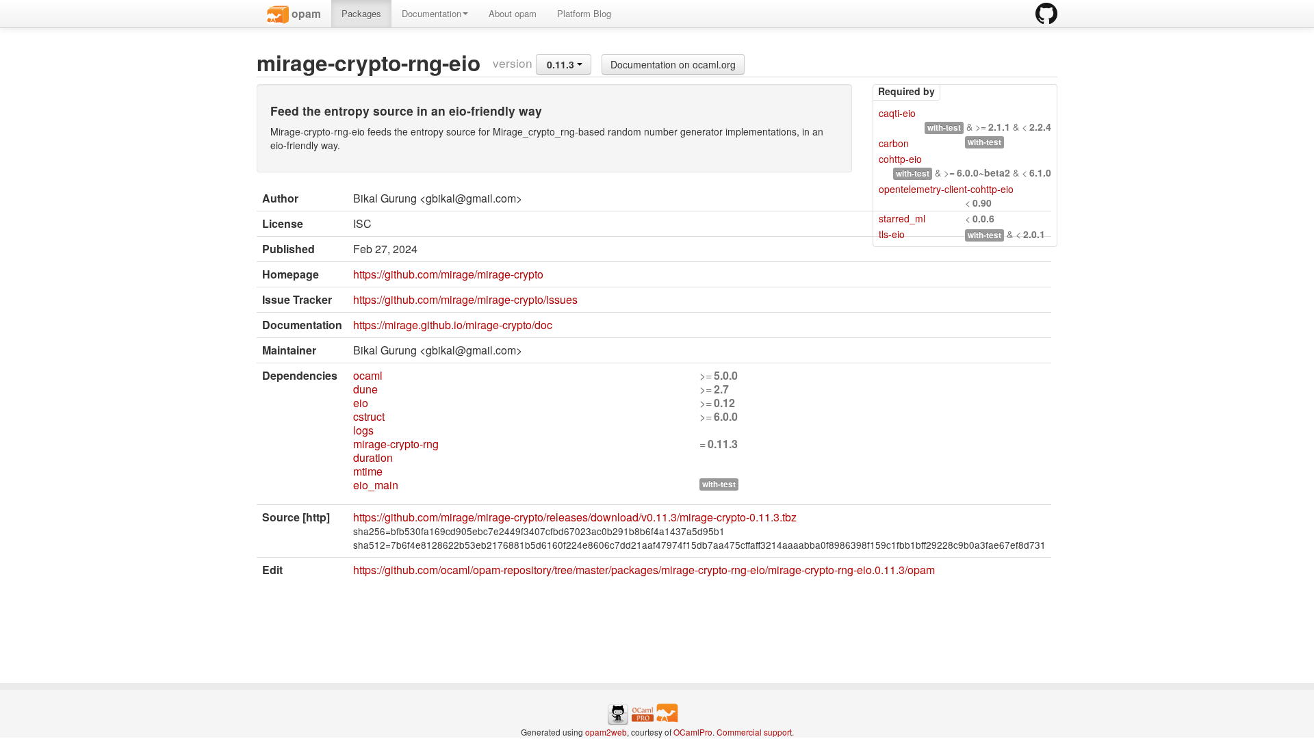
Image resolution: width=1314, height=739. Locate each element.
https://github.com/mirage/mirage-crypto (448, 274)
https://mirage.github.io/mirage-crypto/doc (452, 325)
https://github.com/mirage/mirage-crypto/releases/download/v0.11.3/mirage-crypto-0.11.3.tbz (575, 517)
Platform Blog (584, 13)
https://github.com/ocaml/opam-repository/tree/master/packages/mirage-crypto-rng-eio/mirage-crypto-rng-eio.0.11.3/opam (644, 570)
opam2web (606, 732)
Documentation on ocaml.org (673, 64)
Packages (361, 13)
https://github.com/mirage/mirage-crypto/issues (465, 299)
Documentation (431, 13)
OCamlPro (692, 732)
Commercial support (754, 732)
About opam (513, 13)
